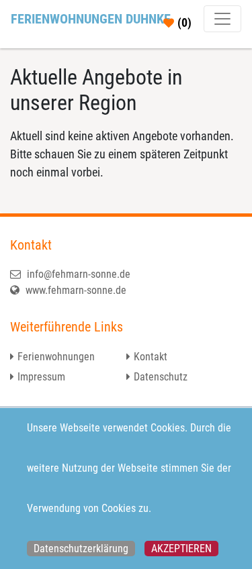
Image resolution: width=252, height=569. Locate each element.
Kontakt (150, 356)
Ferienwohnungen (56, 356)
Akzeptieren (181, 548)
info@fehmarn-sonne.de (77, 274)
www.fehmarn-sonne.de (74, 290)
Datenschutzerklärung (81, 548)
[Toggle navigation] (222, 18)
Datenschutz (160, 376)
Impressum (41, 376)
